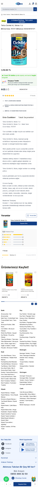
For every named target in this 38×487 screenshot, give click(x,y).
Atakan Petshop (7, 462)
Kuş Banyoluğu (24, 337)
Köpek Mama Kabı (6, 409)
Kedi (2, 352)
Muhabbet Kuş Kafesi (26, 324)
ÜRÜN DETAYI (23, 89)
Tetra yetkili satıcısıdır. (22, 21)
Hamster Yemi (24, 357)
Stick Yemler (7, 14)
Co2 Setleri (4, 328)
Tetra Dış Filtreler (6, 339)
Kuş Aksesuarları (24, 333)
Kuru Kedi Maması (6, 355)
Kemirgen (23, 350)
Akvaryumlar (4, 314)
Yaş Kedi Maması (6, 364)
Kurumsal (4, 458)
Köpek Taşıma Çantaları (8, 416)
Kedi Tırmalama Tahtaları (8, 381)
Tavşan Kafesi (24, 362)
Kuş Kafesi (23, 322)
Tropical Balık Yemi (6, 320)
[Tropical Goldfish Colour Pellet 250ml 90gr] (9, 279)
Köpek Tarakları (5, 426)
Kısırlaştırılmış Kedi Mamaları (9, 362)
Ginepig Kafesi (24, 366)
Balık (2, 310)
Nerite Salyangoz (25, 404)
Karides (22, 400)
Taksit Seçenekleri (26, 117)
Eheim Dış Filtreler (6, 333)
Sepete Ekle (23, 223)
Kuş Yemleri (23, 314)
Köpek (3, 389)
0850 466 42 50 (19, 474)
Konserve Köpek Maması (8, 399)
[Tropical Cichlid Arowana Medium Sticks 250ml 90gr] (28, 279)
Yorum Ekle (33, 215)
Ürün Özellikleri (9, 117)
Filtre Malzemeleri (6, 341)
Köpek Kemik (5, 405)
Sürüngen (23, 372)
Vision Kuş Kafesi (25, 345)
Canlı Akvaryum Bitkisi (26, 392)
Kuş (21, 310)
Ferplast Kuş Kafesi (25, 341)
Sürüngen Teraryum (25, 376)
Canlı (21, 388)
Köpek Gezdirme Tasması (8, 414)
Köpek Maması (5, 393)
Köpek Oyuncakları (6, 422)
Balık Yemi (4, 318)
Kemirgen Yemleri (25, 353)
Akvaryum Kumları (6, 324)
